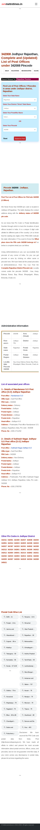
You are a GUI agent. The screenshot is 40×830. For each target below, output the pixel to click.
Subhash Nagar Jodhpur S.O (21, 448)
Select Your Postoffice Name (13, 113)
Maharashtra (26, 71)
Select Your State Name (11, 96)
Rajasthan (15, 71)
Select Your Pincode (10, 125)
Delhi (7, 71)
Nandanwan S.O (17, 396)
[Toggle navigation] (36, 4)
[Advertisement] (20, 29)
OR (20, 121)
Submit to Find (20, 138)
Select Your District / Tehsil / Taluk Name (17, 104)
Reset (5, 138)
